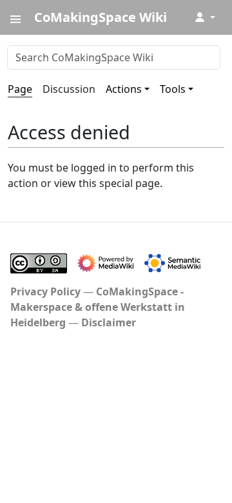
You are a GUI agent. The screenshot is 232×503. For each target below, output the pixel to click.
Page (20, 89)
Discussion (69, 89)
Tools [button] (173, 89)
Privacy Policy (45, 291)
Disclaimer (108, 322)
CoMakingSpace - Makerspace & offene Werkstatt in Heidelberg (97, 307)
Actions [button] (124, 89)
